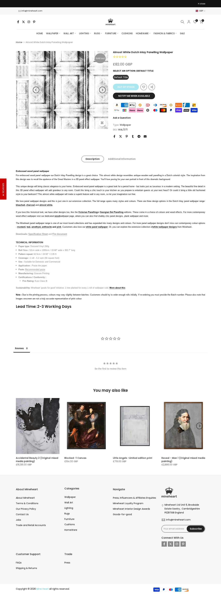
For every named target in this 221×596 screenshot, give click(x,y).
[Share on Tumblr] (132, 136)
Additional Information (122, 158)
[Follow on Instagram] (28, 22)
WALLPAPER (52, 33)
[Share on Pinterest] (126, 136)
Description (93, 158)
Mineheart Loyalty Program (128, 503)
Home (39, 33)
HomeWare (70, 530)
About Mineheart (25, 497)
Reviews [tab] (19, 348)
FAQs (19, 562)
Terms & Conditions (27, 503)
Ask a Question (122, 117)
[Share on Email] (145, 136)
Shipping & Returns (26, 568)
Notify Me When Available (134, 96)
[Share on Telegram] (139, 136)
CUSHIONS (127, 33)
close (20, 4)
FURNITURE (110, 33)
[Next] (102, 90)
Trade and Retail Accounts (31, 525)
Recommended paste (35, 269)
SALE (182, 33)
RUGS (97, 33)
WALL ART (68, 33)
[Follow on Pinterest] (34, 22)
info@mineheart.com (31, 10)
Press (67, 562)
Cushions (69, 524)
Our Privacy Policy (26, 508)
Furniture (69, 519)
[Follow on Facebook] (18, 22)
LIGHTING (84, 33)
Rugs (67, 513)
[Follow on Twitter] (23, 22)
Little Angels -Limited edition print (132, 458)
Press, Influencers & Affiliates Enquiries (134, 497)
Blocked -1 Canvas (75, 458)
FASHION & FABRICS (164, 33)
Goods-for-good (122, 514)
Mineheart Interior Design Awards (131, 508)
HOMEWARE (142, 33)
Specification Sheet (38, 234)
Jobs (18, 519)
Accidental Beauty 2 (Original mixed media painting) (37, 459)
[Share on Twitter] (120, 136)
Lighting (68, 508)
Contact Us (22, 514)
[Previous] (36, 90)
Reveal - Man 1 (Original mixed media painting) (183, 459)
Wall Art (68, 502)
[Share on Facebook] (114, 136)
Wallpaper (125, 125)
